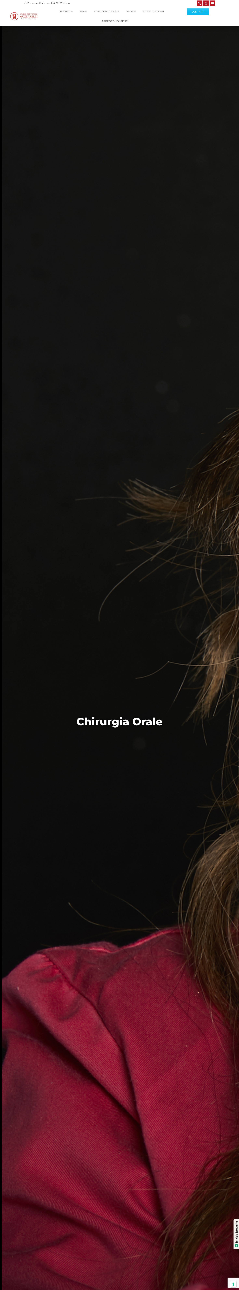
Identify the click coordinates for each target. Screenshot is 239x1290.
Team (83, 11)
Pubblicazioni (153, 11)
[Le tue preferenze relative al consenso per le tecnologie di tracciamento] (233, 1284)
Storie (131, 11)
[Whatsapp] (206, 3)
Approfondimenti (115, 21)
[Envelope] (212, 3)
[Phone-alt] (199, 3)
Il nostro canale (107, 11)
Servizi (65, 11)
